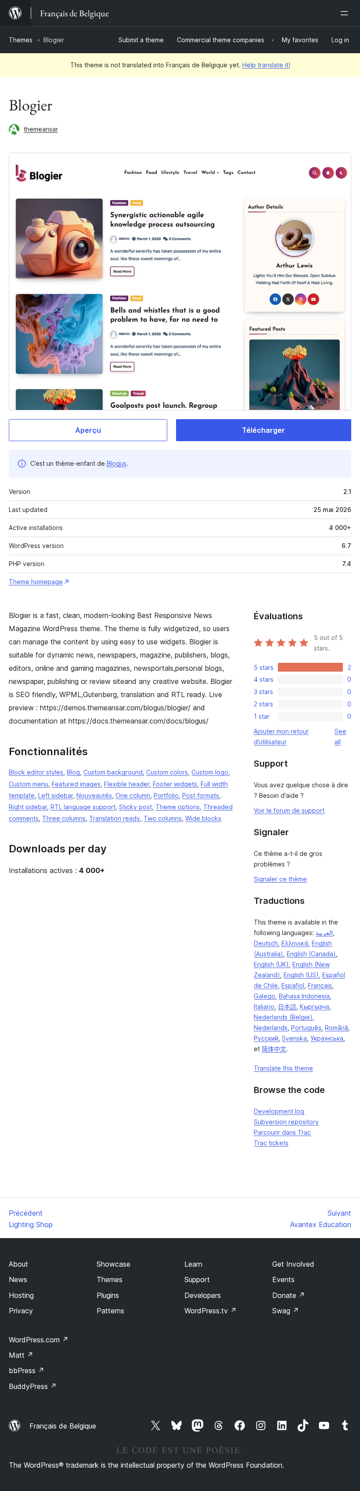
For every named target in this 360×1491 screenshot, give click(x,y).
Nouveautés (94, 795)
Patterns (110, 1310)
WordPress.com (38, 1339)
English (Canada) (311, 953)
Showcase (113, 1264)
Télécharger (263, 430)
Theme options (177, 807)
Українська (326, 1038)
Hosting (21, 1295)
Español (292, 985)
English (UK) (271, 964)
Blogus (116, 463)
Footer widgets (175, 784)
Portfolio (166, 795)
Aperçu (88, 430)
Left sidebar (55, 795)
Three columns (64, 818)
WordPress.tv (210, 1310)
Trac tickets (271, 1143)
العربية (324, 932)
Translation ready (114, 818)
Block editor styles (36, 772)
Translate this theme (283, 1068)
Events (283, 1279)
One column (132, 795)
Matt (21, 1355)
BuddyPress (33, 1386)
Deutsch (266, 943)
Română (336, 1027)
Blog (73, 772)
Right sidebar (28, 807)
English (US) (301, 975)
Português (306, 1027)
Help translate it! (266, 65)
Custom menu (28, 784)
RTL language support (82, 807)
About (18, 1264)
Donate (288, 1295)
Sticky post (135, 807)
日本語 (287, 1006)
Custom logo (209, 772)
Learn (193, 1264)
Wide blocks (203, 818)
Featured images (76, 784)
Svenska (294, 1038)
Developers (202, 1295)
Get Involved (293, 1264)
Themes (20, 40)
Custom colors (167, 772)
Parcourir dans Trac (282, 1132)
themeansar (41, 129)
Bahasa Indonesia (304, 996)
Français (320, 985)
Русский (266, 1038)
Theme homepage (36, 581)
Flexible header (126, 784)
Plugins (108, 1295)
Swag (285, 1310)
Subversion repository (286, 1122)
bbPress (26, 1370)
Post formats (200, 795)
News (18, 1279)
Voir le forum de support (289, 810)
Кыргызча (314, 1006)
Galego (264, 996)
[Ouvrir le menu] (346, 13)
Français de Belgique (62, 1426)
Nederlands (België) (283, 1017)
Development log (279, 1111)
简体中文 (274, 1048)
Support (197, 1279)
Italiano (264, 1006)
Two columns (163, 818)
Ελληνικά (294, 943)
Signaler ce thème (280, 879)
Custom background (113, 772)
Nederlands (271, 1027)
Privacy (21, 1310)
